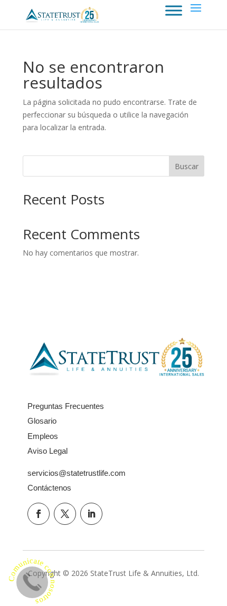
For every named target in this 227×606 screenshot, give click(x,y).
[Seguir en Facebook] (38, 514)
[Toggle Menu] (173, 10)
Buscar (186, 166)
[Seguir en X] (65, 514)
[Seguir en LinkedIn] (91, 514)
